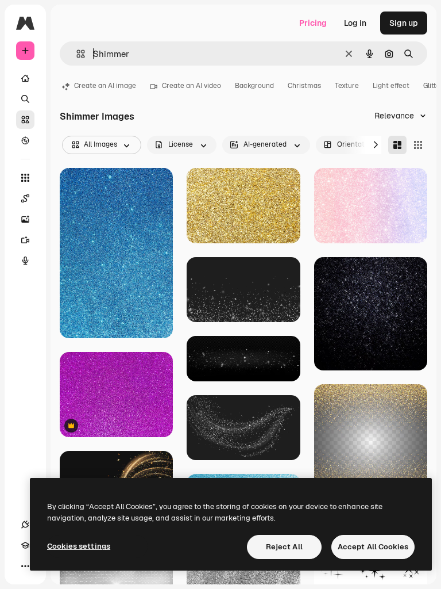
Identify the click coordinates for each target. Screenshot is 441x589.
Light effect (391, 85)
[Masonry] (397, 145)
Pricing (313, 23)
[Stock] (25, 119)
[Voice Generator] (25, 260)
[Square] (418, 145)
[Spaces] (25, 198)
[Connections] (25, 524)
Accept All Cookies (373, 547)
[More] (25, 566)
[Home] (25, 78)
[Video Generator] (25, 240)
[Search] (25, 99)
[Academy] (25, 545)
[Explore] (25, 140)
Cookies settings (78, 546)
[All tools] (25, 178)
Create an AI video (191, 85)
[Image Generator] (25, 219)
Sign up (403, 23)
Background (254, 85)
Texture (347, 85)
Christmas (304, 85)
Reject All (284, 547)
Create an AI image (105, 85)
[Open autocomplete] (76, 53)
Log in (355, 23)
